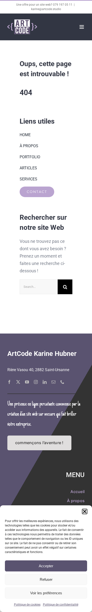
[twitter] (18, 382)
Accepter (46, 566)
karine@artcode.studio (46, 9)
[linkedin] (45, 382)
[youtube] (27, 382)
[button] (84, 511)
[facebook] (9, 382)
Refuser (46, 579)
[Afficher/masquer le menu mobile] (82, 26)
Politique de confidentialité (60, 604)
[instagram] (36, 382)
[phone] (62, 382)
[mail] (53, 382)
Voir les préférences (46, 593)
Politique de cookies (27, 604)
